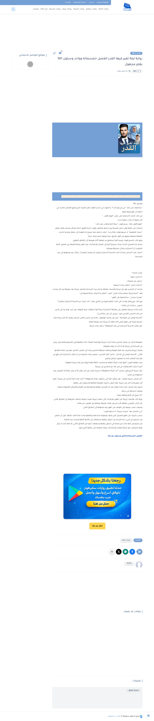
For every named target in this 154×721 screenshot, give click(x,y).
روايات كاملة (104, 9)
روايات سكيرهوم (114, 716)
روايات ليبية (67, 9)
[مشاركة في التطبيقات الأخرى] (112, 552)
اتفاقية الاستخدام (102, 2)
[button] (132, 552)
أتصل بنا (68, 2)
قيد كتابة (44, 9)
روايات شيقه (136, 53)
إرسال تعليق (133, 690)
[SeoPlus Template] (141, 716)
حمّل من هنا (97, 526)
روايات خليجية (78, 9)
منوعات (36, 9)
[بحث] (13, 9)
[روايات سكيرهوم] (127, 6)
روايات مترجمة (55, 9)
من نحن (91, 2)
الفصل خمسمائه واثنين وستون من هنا (124, 436)
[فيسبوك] (13, 2)
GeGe (135, 71)
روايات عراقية (91, 9)
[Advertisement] (77, 34)
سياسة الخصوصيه (80, 2)
